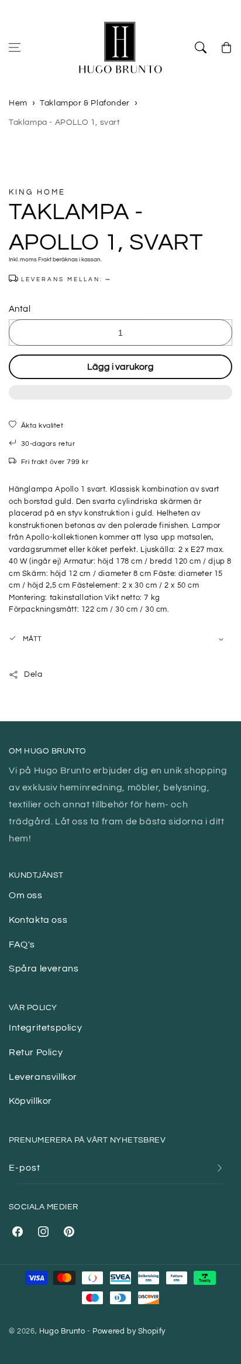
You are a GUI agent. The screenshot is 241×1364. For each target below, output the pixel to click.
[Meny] (14, 47)
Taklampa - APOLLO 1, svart (64, 122)
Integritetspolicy (45, 1027)
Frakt (44, 259)
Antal (19, 309)
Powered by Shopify (129, 1331)
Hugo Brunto (62, 1331)
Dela (33, 674)
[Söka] (201, 47)
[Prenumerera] (219, 1168)
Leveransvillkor (43, 1077)
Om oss (26, 895)
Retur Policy (36, 1052)
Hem (18, 103)
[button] (120, 398)
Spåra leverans (43, 968)
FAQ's (22, 944)
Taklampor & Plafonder (85, 103)
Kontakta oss (38, 920)
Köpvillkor (30, 1101)
